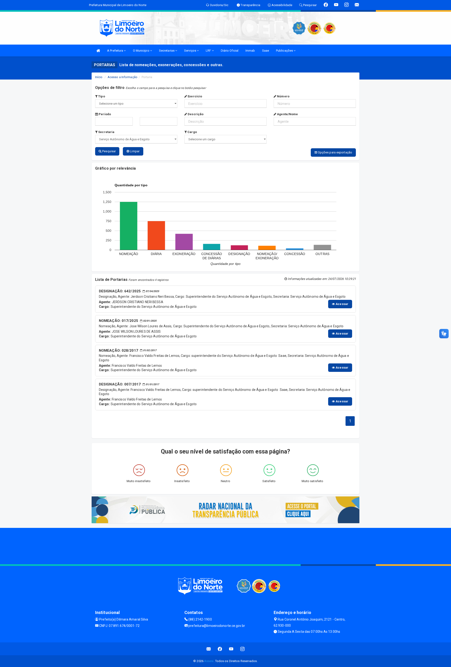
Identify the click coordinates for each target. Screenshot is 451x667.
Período (104, 114)
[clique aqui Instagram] (242, 649)
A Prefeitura (115, 50)
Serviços (190, 50)
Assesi (209, 661)
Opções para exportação (334, 152)
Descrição (195, 114)
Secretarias (167, 50)
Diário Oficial (229, 50)
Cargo (192, 132)
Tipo (101, 96)
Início (99, 77)
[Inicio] (98, 51)
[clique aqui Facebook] (220, 649)
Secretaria (105, 132)
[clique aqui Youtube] (231, 649)
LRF (209, 50)
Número (282, 96)
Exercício (194, 96)
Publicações (285, 50)
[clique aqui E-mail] (209, 649)
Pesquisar (108, 151)
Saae (265, 50)
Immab (250, 50)
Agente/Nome (287, 114)
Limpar (134, 151)
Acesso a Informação (122, 77)
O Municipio (141, 50)
